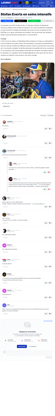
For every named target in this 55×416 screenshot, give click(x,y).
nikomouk (9, 121)
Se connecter (22, 346)
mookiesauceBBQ (11, 136)
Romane (9, 274)
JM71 (8, 304)
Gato (8, 230)
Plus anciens (43, 115)
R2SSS (8, 259)
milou (8, 214)
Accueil (3, 9)
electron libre (11, 150)
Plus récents (50, 115)
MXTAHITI (9, 244)
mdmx (14, 163)
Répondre (5, 128)
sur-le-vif (9, 9)
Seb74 (8, 197)
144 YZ (14, 178)
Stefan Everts (6, 106)
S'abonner (33, 346)
